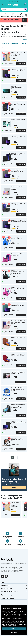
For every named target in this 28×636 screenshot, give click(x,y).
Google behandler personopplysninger (14, 615)
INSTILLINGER (14, 632)
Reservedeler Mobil (5, 16)
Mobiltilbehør (13, 16)
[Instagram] (6, 576)
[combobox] (14, 9)
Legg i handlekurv (21, 63)
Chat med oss (14, 487)
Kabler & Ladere (20, 16)
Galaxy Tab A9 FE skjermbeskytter (10, 43)
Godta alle (14, 629)
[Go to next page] (18, 457)
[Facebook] (2, 576)
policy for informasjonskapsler (15, 614)
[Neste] (26, 15)
